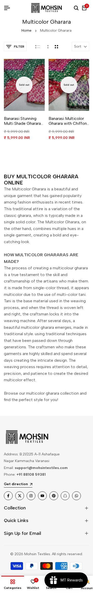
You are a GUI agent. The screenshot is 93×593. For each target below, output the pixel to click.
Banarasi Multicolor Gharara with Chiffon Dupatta (68, 121)
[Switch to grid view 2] (56, 46)
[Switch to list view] (37, 46)
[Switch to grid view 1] (47, 46)
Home (26, 30)
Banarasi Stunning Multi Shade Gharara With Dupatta (22, 121)
